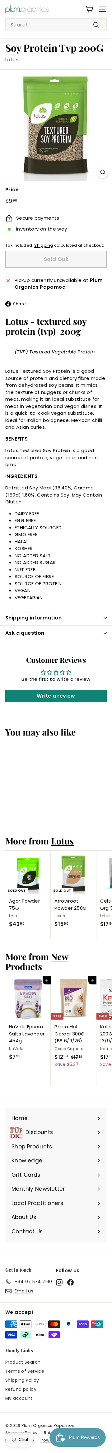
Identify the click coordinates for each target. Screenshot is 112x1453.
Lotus (11, 59)
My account (19, 1398)
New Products (36, 961)
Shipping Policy (22, 1380)
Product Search (22, 1362)
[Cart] (89, 9)
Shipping (43, 245)
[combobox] (56, 24)
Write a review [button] (56, 695)
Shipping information (33, 617)
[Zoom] (103, 172)
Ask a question (24, 633)
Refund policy (20, 1389)
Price (12, 189)
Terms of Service (24, 1371)
